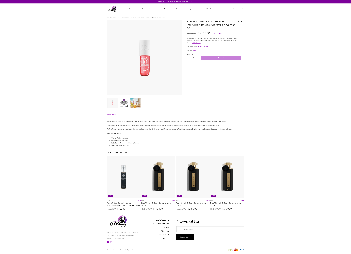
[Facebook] (108, 242)
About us (165, 231)
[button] (133, 9)
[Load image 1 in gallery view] (112, 103)
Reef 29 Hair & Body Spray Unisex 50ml (225, 204)
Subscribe (184, 237)
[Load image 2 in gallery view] (124, 103)
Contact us (164, 235)
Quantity (190, 54)
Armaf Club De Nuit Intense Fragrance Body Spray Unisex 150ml (123, 204)
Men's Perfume (162, 220)
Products (113, 17)
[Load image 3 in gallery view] (135, 103)
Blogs (166, 227)
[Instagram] (111, 242)
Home (108, 17)
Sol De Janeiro (196, 43)
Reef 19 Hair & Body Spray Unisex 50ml (191, 204)
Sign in (166, 238)
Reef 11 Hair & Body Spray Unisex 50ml (156, 204)
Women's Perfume (161, 224)
